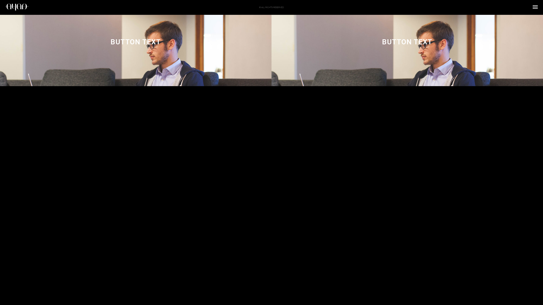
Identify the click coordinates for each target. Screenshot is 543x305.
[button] (136, 42)
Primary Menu (535, 7)
